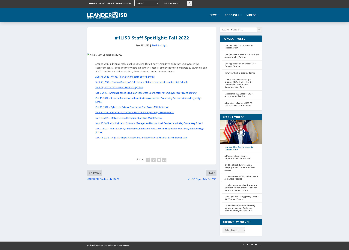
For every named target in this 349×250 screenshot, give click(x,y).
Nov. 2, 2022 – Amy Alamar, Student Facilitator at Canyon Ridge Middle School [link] (134, 112)
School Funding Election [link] (119, 3)
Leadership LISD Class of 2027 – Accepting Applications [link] (239, 94)
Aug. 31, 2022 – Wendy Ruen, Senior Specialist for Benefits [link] (125, 76)
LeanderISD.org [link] (96, 3)
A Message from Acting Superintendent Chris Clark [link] (237, 157)
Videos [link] (251, 15)
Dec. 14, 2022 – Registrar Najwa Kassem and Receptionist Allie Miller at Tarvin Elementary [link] (141, 137)
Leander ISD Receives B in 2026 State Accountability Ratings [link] (242, 55)
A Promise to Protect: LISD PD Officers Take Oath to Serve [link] (238, 104)
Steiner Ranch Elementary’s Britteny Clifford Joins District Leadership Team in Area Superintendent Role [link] (239, 83)
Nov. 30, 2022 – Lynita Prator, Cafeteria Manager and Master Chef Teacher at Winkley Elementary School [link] (149, 123)
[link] (107, 15)
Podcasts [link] (232, 15)
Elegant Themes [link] (103, 245)
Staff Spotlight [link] (159, 45)
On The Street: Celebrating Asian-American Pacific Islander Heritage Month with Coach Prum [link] (241, 187)
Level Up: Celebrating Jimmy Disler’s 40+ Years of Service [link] (241, 198)
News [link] (213, 15)
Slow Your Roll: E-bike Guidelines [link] (240, 73)
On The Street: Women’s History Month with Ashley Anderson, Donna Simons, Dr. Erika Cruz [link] (240, 208)
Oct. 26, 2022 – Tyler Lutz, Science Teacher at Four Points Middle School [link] (131, 107)
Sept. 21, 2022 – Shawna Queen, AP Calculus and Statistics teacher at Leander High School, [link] (141, 82)
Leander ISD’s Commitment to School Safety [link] (239, 46)
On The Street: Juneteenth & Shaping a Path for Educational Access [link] (240, 167)
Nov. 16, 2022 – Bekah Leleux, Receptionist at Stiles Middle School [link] (128, 117)
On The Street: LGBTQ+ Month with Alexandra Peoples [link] (241, 177)
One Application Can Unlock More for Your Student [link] (240, 64)
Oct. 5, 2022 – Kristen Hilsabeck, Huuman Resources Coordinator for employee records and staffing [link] (146, 92)
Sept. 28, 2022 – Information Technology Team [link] (119, 87)
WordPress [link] (125, 245)
